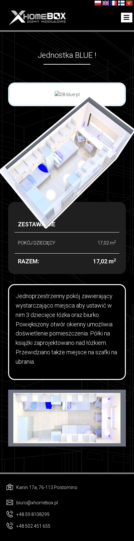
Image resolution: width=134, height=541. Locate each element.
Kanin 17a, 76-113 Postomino (46, 487)
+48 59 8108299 (32, 514)
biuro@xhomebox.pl (37, 502)
